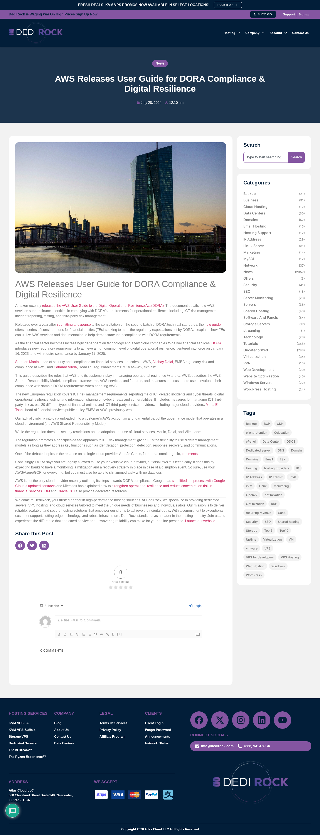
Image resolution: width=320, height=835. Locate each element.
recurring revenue (258, 513)
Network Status (156, 743)
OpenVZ (252, 495)
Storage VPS (18, 736)
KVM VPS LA (19, 723)
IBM (47, 491)
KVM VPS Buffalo (22, 730)
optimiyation (273, 495)
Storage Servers (274, 324)
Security (274, 285)
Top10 (284, 530)
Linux (263, 486)
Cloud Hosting (274, 206)
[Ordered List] (83, 634)
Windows (278, 566)
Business (274, 200)
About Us (61, 730)
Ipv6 (293, 477)
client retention (256, 432)
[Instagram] (240, 720)
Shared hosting (289, 521)
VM (291, 539)
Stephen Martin (27, 362)
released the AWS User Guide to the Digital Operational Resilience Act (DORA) (103, 305)
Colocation (281, 432)
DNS (281, 450)
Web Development (274, 369)
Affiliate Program (112, 736)
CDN (280, 423)
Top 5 (268, 530)
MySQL (274, 259)
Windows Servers (274, 382)
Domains (274, 219)
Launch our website (200, 521)
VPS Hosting (290, 557)
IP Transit (276, 477)
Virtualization (274, 356)
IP (297, 468)
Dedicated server (258, 450)
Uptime (251, 539)
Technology (274, 337)
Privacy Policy (110, 730)
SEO (274, 291)
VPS (267, 548)
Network (274, 265)
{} (113, 634)
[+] (119, 634)
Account (275, 33)
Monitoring (281, 486)
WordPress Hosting (274, 389)
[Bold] (59, 634)
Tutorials (274, 343)
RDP (274, 504)
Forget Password (158, 730)
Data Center (271, 441)
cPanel (251, 441)
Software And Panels (274, 317)
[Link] (108, 634)
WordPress (254, 575)
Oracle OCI (66, 491)
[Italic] (65, 634)
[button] (232, 33)
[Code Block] (102, 634)
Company (252, 33)
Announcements (157, 736)
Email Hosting (274, 226)
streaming (274, 330)
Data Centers (274, 213)
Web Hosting (255, 566)
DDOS (291, 441)
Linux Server (274, 246)
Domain (296, 450)
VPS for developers (260, 557)
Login (197, 606)
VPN (274, 363)
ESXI (283, 459)
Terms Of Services (113, 723)
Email (269, 459)
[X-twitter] (220, 720)
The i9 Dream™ (20, 750)
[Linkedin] (261, 720)
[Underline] (71, 634)
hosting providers (276, 468)
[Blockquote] (96, 634)
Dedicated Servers (23, 743)
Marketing (274, 252)
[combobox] (265, 157)
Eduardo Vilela (65, 367)
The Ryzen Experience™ (27, 757)
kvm (249, 486)
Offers (274, 278)
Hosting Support (274, 233)
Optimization (255, 504)
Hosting (229, 33)
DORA (216, 343)
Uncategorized (274, 350)
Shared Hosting (274, 311)
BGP (267, 423)
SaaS (282, 513)
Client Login (154, 723)
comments (190, 454)
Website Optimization (274, 376)
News (160, 63)
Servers (274, 304)
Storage (251, 530)
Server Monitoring (274, 298)
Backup (274, 193)
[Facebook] (199, 720)
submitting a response (74, 324)
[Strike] (77, 634)
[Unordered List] (89, 634)
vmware (252, 548)
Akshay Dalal (162, 362)
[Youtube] (282, 720)
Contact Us (300, 33)
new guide (213, 324)
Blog (57, 723)
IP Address (274, 239)
